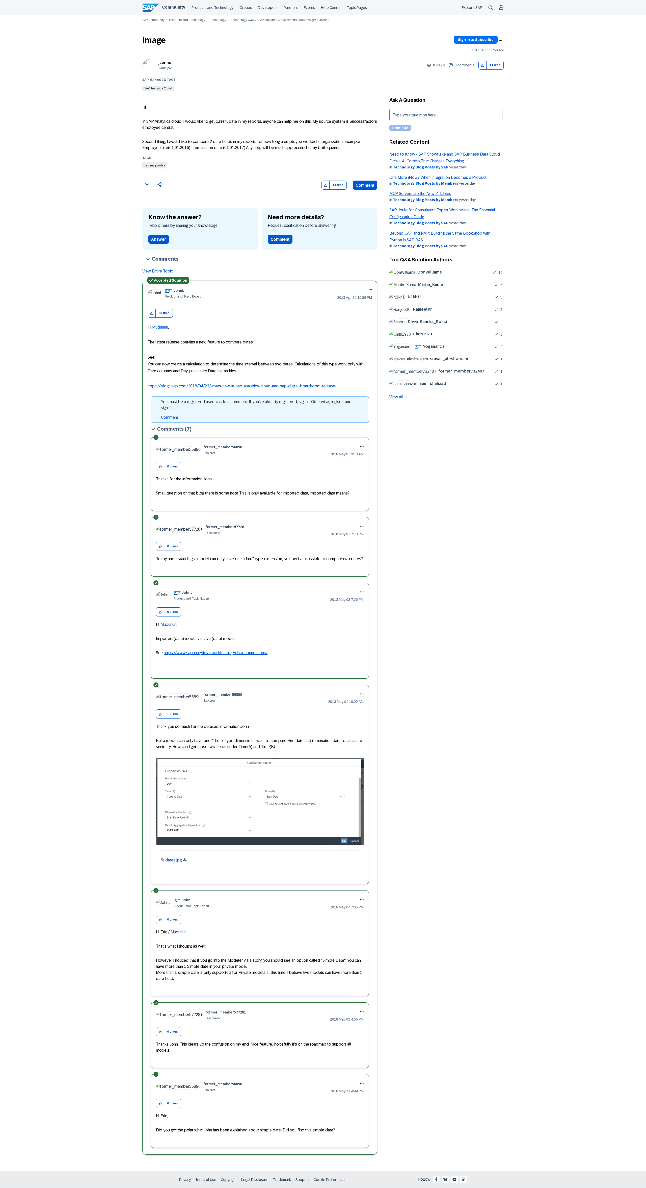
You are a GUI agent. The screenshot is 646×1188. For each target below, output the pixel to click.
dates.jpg (173, 860)
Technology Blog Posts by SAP (420, 167)
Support (302, 1180)
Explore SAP (472, 8)
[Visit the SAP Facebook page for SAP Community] (436, 1179)
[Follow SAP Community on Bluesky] (445, 1179)
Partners (291, 8)
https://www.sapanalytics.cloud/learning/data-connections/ (215, 653)
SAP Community (153, 20)
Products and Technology (212, 8)
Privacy (185, 1180)
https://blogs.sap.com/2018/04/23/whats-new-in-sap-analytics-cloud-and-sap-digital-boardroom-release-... (243, 386)
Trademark (282, 1180)
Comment (365, 185)
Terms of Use (205, 1180)
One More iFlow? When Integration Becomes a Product (438, 177)
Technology (218, 20)
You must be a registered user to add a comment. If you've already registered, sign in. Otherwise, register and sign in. (256, 405)
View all (396, 397)
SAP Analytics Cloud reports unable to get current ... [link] (293, 20)
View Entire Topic (157, 271)
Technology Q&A (242, 20)
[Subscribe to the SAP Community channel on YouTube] (454, 1179)
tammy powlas (155, 165)
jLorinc (164, 63)
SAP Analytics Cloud (158, 88)
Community (173, 7)
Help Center (331, 8)
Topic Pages (357, 8)
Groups (245, 8)
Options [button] (500, 40)
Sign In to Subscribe (476, 40)
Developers (268, 8)
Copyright (229, 1180)
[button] (483, 65)
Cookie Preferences (330, 1180)
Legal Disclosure (254, 1180)
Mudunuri (160, 327)
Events (309, 8)
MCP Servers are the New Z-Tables (420, 193)
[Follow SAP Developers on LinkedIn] (464, 1179)
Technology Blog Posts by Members (425, 183)
